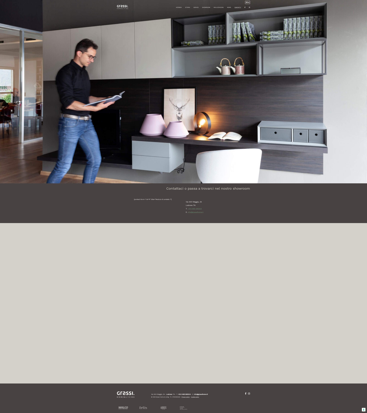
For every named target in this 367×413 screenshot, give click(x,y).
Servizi (196, 7)
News (229, 7)
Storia (187, 7)
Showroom (206, 7)
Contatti (238, 7)
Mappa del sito (249, 15)
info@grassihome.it (195, 212)
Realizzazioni (219, 7)
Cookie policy (195, 397)
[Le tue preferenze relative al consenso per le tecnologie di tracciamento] (363, 409)
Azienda (179, 7)
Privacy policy (185, 397)
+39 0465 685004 (195, 209)
